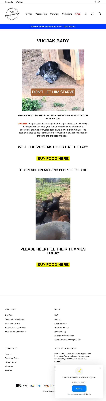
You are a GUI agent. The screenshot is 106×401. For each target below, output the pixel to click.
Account (8, 354)
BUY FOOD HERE (53, 159)
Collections (67, 14)
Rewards (9, 2)
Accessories (41, 14)
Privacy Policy (60, 323)
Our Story (54, 14)
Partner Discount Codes (15, 327)
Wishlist (19, 2)
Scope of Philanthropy (14, 319)
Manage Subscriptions (64, 336)
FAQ (56, 315)
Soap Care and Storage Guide (67, 340)
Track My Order (12, 358)
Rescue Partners (12, 323)
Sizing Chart (10, 362)
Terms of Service (61, 327)
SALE (78, 14)
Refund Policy (60, 332)
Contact (57, 319)
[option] (53, 26)
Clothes (28, 14)
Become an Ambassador (15, 332)
